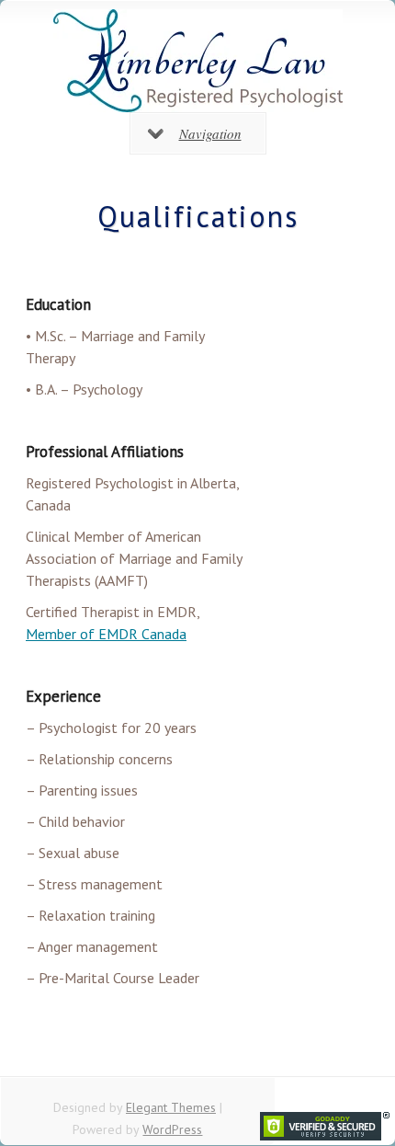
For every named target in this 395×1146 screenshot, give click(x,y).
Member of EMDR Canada (106, 634)
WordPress (172, 1129)
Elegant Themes (171, 1107)
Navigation (210, 133)
